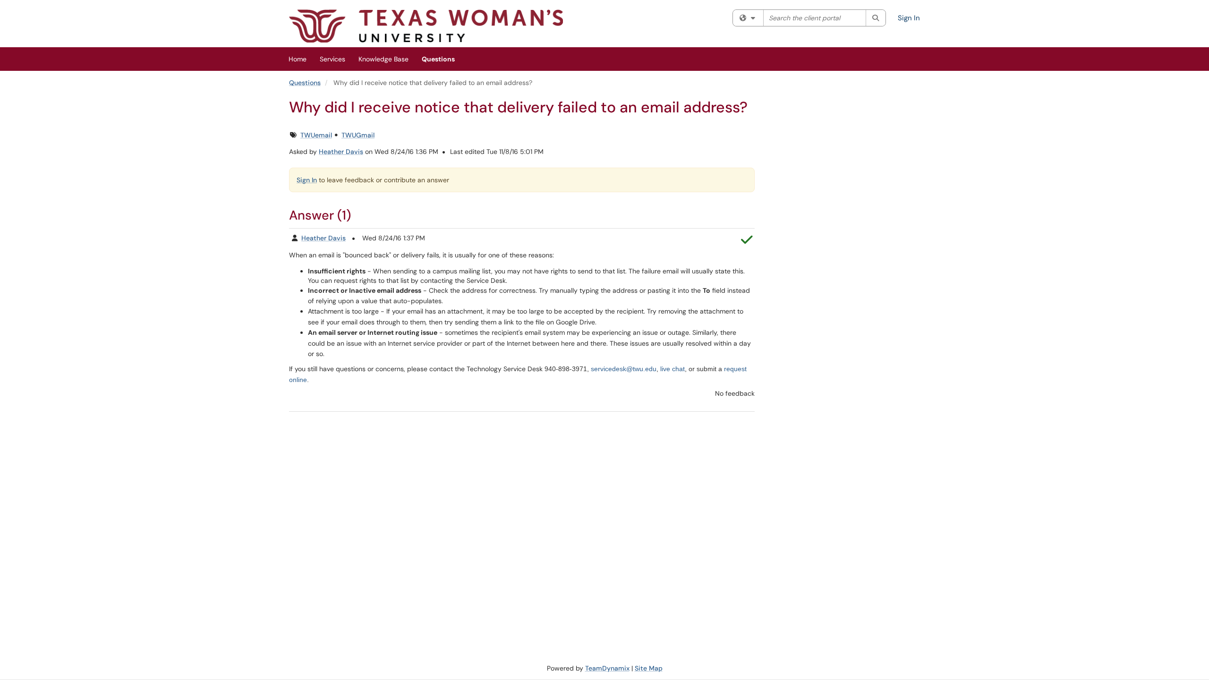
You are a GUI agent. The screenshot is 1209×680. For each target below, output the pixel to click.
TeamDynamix (607, 668)
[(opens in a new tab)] (426, 25)
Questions (438, 59)
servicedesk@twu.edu (623, 369)
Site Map (649, 668)
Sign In (909, 18)
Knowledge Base (383, 59)
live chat (672, 369)
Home (298, 59)
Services (332, 59)
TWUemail (316, 135)
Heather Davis (341, 151)
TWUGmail (358, 135)
